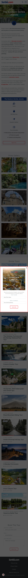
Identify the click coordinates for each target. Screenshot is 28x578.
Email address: (14, 300)
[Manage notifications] (3, 575)
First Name (14, 294)
